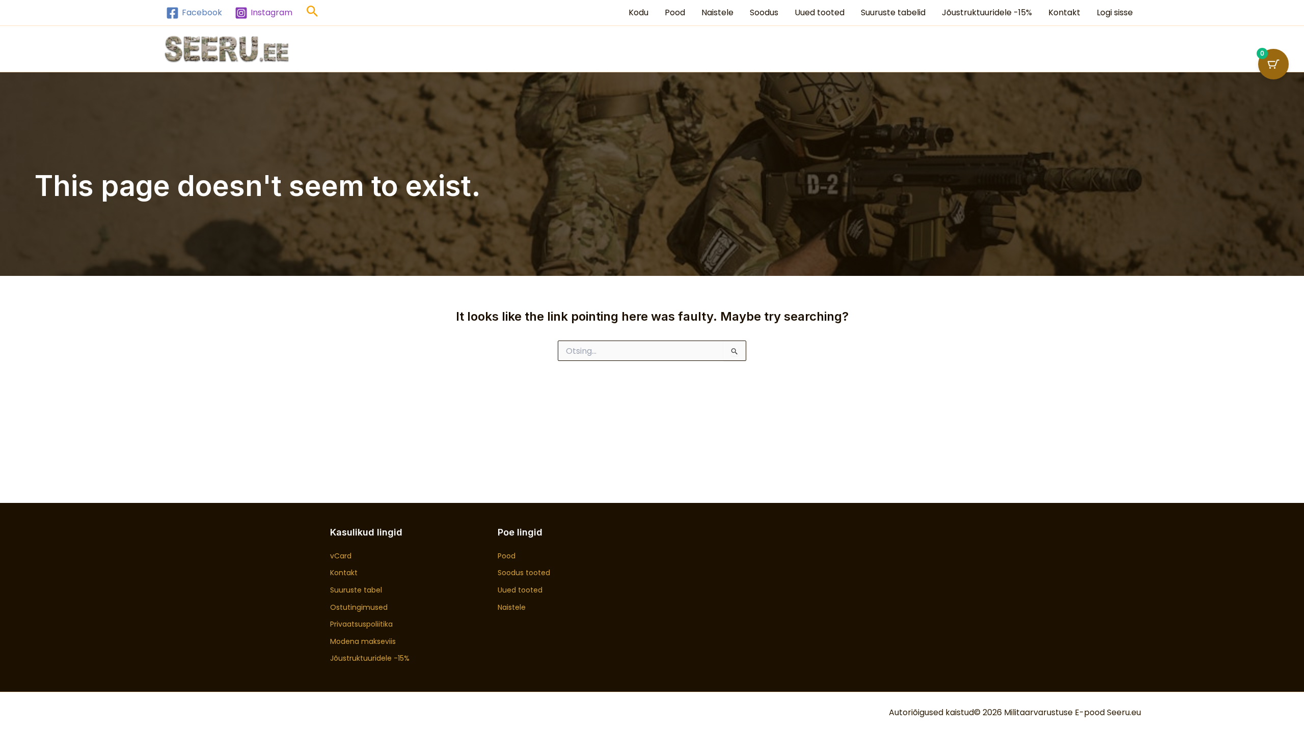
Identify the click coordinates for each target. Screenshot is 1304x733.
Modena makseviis (363, 641)
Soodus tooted (524, 573)
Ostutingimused (359, 607)
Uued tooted (820, 12)
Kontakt (1064, 12)
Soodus (764, 12)
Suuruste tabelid (893, 12)
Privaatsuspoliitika (361, 624)
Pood (675, 12)
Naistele (717, 12)
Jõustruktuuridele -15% (987, 12)
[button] (312, 13)
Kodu (638, 12)
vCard (340, 556)
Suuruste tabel (356, 590)
